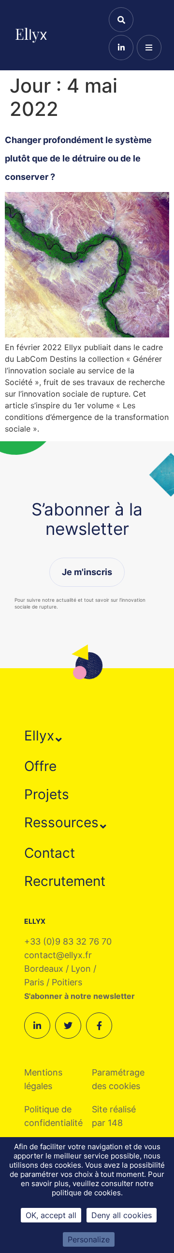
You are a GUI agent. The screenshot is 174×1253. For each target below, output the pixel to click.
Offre (40, 766)
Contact (49, 853)
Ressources (61, 822)
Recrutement (64, 881)
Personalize (89, 1239)
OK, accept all (51, 1215)
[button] (43, 735)
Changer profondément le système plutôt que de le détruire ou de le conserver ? (78, 158)
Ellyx (39, 735)
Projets (46, 794)
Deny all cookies (121, 1215)
